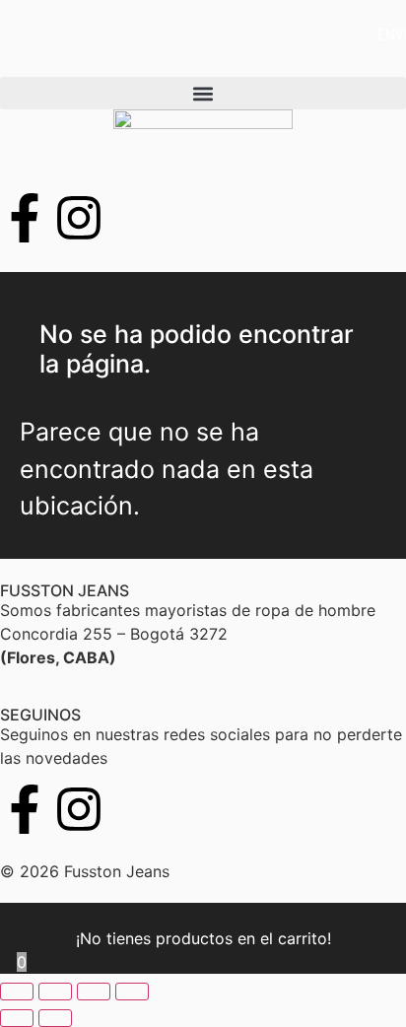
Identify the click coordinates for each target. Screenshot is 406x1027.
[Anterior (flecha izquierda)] (17, 1018)
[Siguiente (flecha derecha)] (55, 1018)
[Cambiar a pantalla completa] (55, 991)
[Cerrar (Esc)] (132, 991)
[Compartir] (93, 991)
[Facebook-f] (24, 809)
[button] (203, 93)
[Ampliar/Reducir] (17, 991)
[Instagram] (78, 809)
